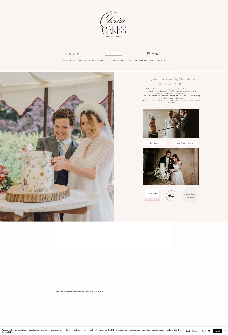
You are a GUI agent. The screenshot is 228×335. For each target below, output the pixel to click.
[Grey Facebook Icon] (66, 54)
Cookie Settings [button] (192, 331)
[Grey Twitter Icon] (70, 54)
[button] (157, 53)
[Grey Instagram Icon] (78, 54)
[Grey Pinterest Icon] (74, 54)
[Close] (225, 331)
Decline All (206, 331)
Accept (217, 331)
